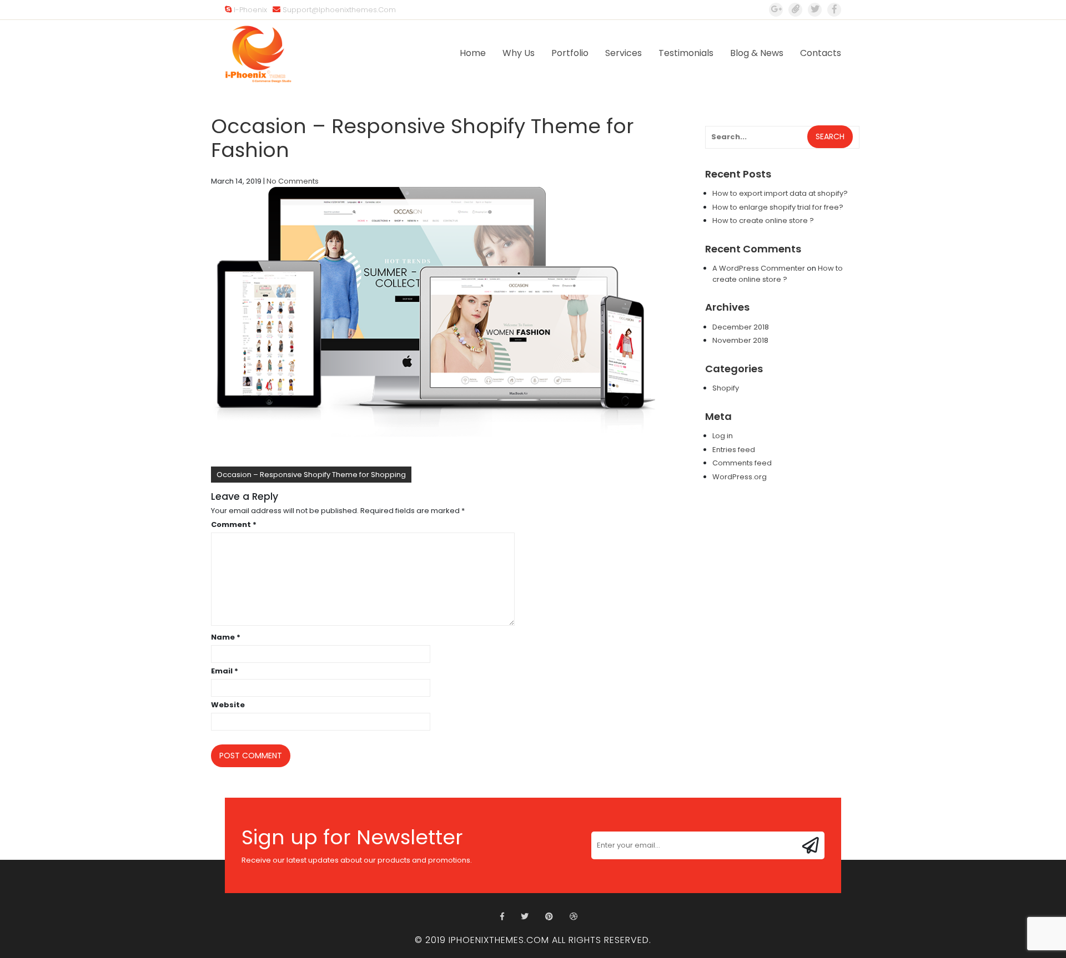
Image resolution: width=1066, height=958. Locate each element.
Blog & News (756, 53)
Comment (234, 524)
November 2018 (740, 340)
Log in (722, 435)
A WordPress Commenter (758, 268)
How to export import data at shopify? (780, 193)
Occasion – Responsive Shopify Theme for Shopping (311, 474)
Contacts (820, 53)
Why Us (518, 53)
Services (623, 53)
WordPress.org (739, 477)
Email (224, 671)
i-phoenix (250, 9)
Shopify (725, 388)
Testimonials (685, 53)
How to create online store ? (763, 220)
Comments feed (742, 463)
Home (473, 53)
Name (225, 637)
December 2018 (740, 327)
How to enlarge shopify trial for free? (777, 207)
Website (228, 705)
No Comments (292, 181)
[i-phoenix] (834, 10)
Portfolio (570, 53)
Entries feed (733, 449)
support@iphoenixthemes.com (339, 9)
